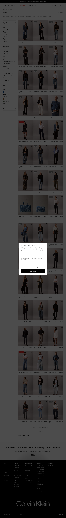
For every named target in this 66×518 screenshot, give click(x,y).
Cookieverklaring (25, 258)
